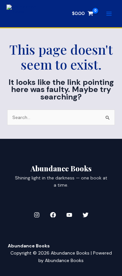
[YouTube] (69, 215)
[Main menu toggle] (108, 13)
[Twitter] (85, 215)
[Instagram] (37, 215)
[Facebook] (53, 215)
